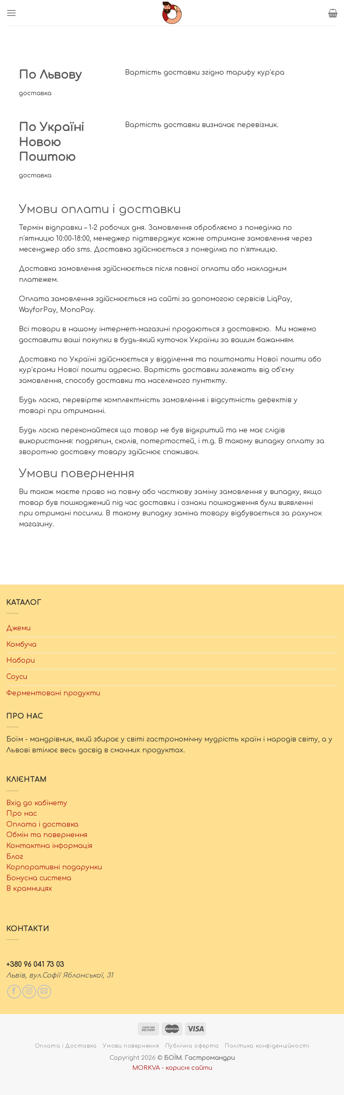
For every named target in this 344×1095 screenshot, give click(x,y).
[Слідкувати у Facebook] (14, 992)
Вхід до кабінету (36, 803)
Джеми (18, 628)
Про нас (21, 813)
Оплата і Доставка (66, 1046)
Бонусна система (38, 878)
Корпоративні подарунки (54, 867)
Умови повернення (131, 1046)
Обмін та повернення (46, 835)
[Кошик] (333, 13)
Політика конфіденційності (267, 1046)
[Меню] (11, 13)
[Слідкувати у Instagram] (29, 992)
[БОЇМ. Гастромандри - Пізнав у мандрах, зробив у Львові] (172, 13)
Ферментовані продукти (53, 693)
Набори (20, 660)
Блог (14, 857)
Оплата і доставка (42, 824)
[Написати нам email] (44, 992)
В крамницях (29, 888)
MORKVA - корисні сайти (172, 1067)
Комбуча (21, 644)
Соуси (16, 677)
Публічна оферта (192, 1046)
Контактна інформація (49, 846)
